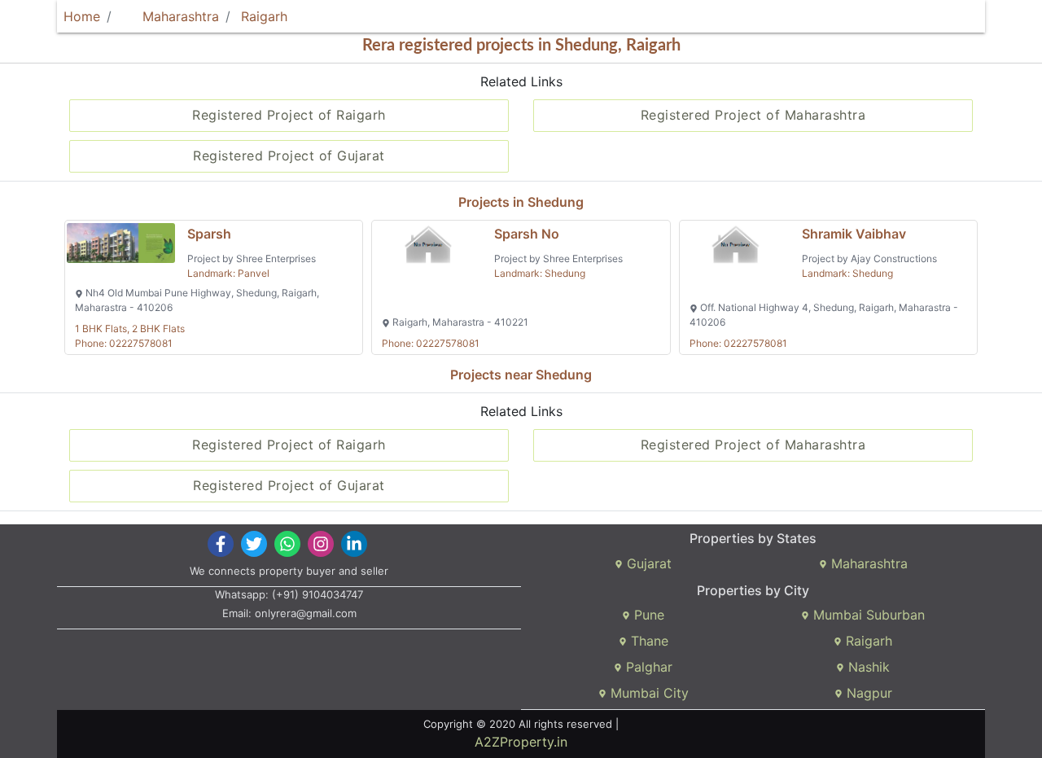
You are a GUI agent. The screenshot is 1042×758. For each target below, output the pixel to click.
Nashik (867, 667)
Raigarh (264, 16)
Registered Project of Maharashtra (753, 115)
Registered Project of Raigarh (289, 115)
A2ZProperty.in (521, 742)
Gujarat (647, 563)
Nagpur (867, 693)
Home (81, 16)
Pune (647, 615)
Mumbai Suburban (867, 615)
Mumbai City (647, 693)
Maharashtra (178, 16)
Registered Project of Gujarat (289, 155)
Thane (647, 641)
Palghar (647, 667)
